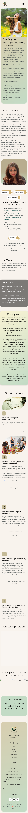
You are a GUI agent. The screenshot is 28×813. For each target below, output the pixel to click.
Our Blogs (14, 757)
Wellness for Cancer (16, 221)
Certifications (14, 752)
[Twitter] (14, 799)
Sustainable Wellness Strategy (14, 771)
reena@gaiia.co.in (14, 737)
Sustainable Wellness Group (11, 210)
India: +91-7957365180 (14, 735)
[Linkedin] (10, 799)
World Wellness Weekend (14, 213)
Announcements (14, 760)
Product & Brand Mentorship (14, 777)
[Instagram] (17, 799)
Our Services (14, 754)
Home (14, 746)
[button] (6, 192)
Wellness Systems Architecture (14, 774)
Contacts (14, 762)
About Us (14, 749)
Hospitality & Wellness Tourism (14, 784)
